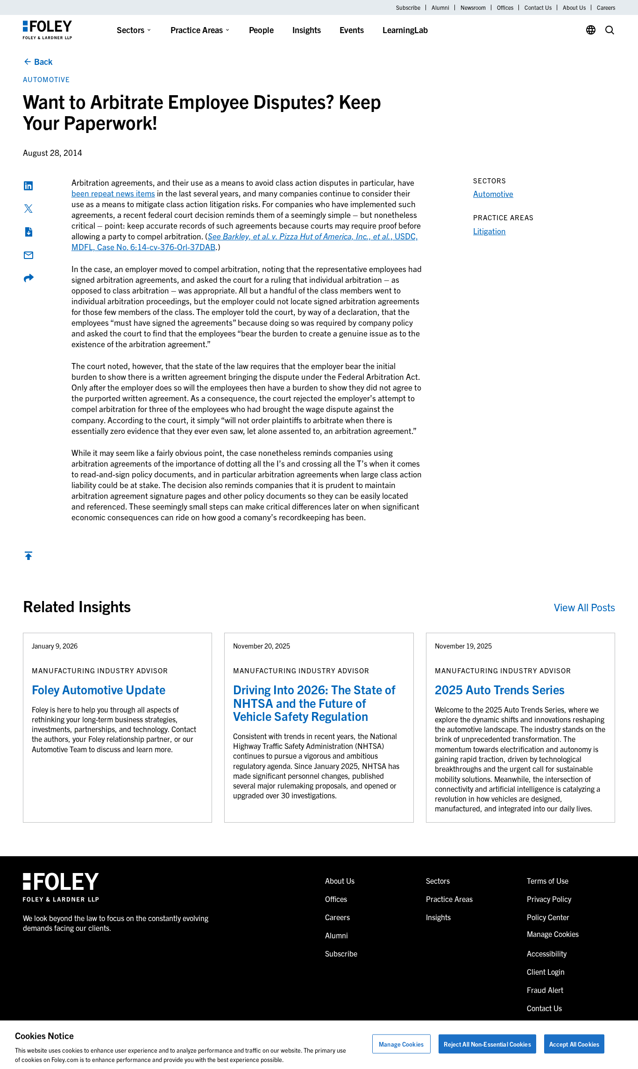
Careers (606, 7)
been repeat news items (113, 193)
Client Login (546, 971)
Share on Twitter (28, 208)
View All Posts (584, 607)
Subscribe (408, 7)
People (261, 29)
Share (28, 278)
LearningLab (405, 29)
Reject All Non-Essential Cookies (487, 1044)
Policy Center (548, 917)
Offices (505, 7)
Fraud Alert (545, 989)
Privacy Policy (549, 898)
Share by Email (28, 255)
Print (28, 232)
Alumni (440, 7)
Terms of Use (547, 880)
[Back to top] (28, 558)
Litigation (489, 231)
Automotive (46, 79)
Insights (306, 29)
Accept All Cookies (574, 1044)
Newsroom (473, 7)
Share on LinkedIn (28, 185)
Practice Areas (196, 29)
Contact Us (538, 7)
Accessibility (547, 953)
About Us (574, 7)
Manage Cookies (401, 1044)
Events (352, 29)
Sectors (130, 29)
